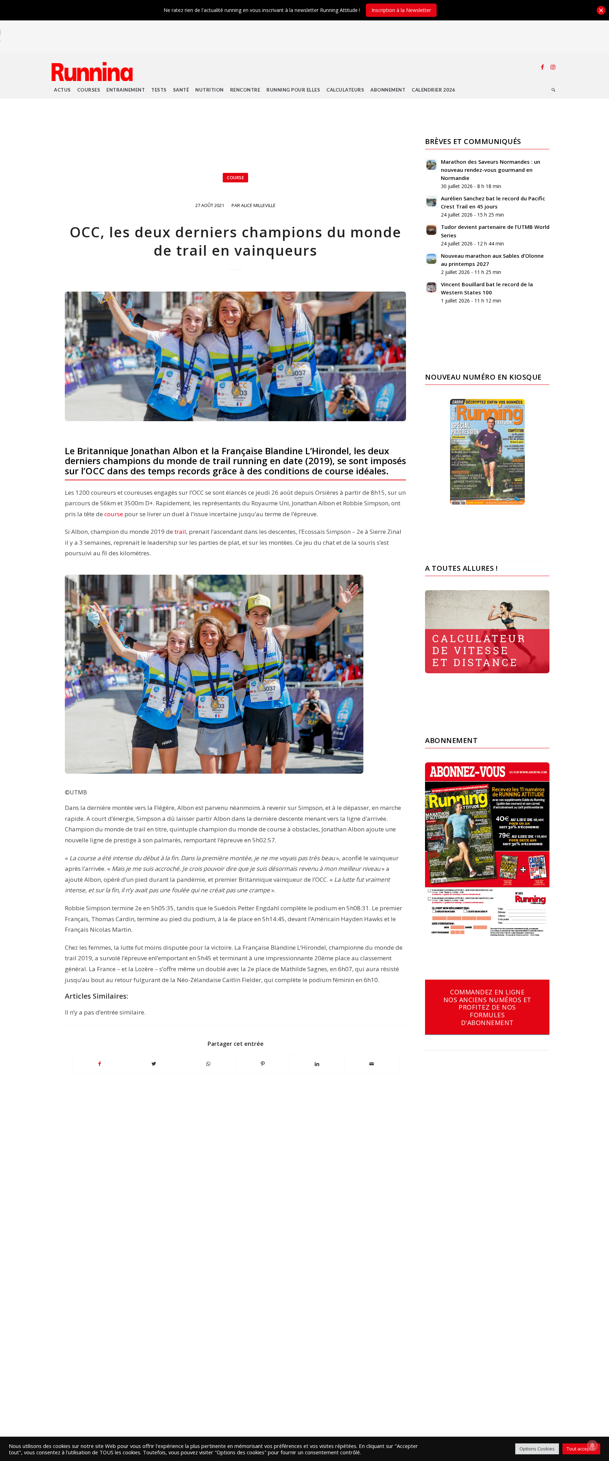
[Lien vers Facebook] (542, 67)
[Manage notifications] (592, 1445)
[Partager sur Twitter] (154, 1064)
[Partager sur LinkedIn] (317, 1064)
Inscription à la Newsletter (401, 10)
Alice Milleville (258, 205)
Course (235, 178)
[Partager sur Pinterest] (263, 1064)
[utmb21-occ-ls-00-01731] (235, 356)
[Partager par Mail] (372, 1064)
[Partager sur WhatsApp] (208, 1064)
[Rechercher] (553, 90)
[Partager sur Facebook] (99, 1064)
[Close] (601, 10)
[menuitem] (62, 90)
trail (180, 531)
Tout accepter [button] (581, 1449)
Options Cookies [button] (537, 1449)
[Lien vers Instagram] (553, 67)
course (113, 514)
